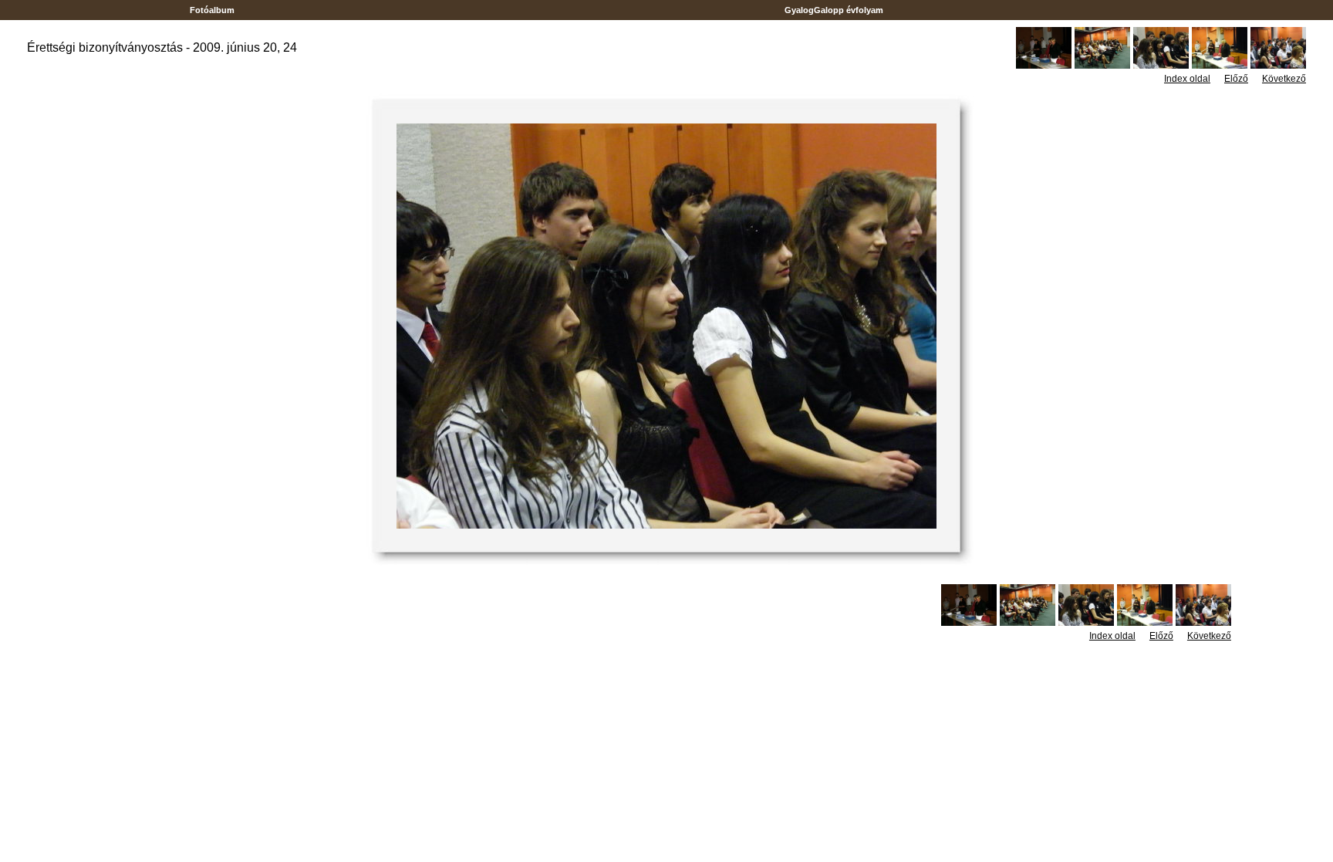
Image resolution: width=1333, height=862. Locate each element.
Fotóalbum (212, 10)
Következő (1284, 78)
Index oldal (1187, 78)
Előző (1236, 78)
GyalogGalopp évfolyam (834, 10)
